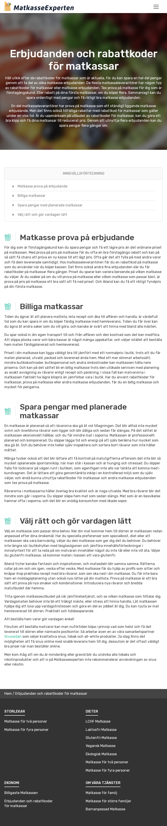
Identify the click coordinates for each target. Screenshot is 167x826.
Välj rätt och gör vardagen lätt (42, 214)
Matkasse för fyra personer (26, 730)
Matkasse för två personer (25, 721)
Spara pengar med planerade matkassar (50, 205)
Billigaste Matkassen (21, 793)
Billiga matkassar (31, 196)
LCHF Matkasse (98, 721)
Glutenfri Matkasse (101, 738)
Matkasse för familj (101, 793)
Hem (8, 693)
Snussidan (13, 636)
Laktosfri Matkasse (101, 730)
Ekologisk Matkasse (101, 754)
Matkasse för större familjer (108, 801)
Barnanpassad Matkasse (105, 809)
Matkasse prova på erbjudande (42, 186)
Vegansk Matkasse (100, 746)
